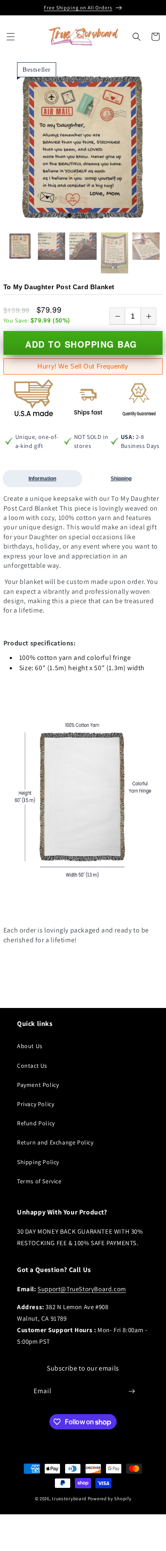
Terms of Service (39, 1181)
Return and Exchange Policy (55, 1142)
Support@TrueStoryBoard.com (81, 1289)
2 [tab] (76, 216)
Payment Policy (38, 1085)
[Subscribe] (131, 1391)
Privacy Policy (35, 1104)
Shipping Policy (38, 1162)
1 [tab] (69, 216)
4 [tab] (89, 216)
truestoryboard (69, 1499)
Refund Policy (36, 1123)
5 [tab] (96, 216)
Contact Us (32, 1065)
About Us (30, 1046)
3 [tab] (83, 216)
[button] (10, 36)
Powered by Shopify (110, 1499)
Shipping (121, 479)
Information (42, 479)
